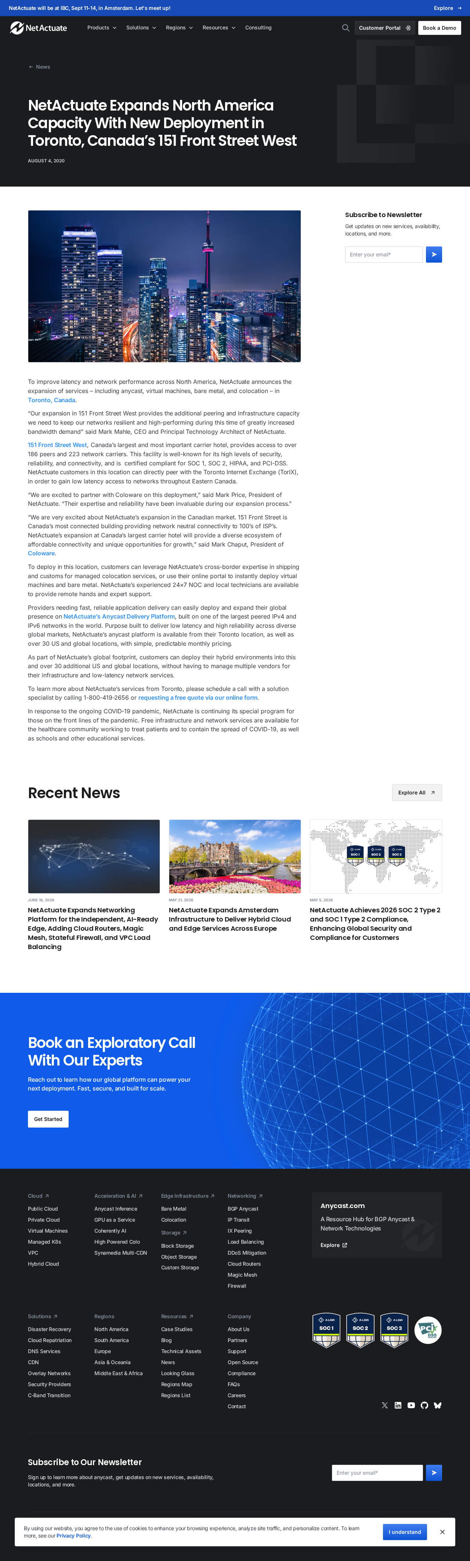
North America (111, 1329)
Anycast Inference (115, 1208)
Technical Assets (181, 1351)
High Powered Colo (117, 1242)
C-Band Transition (49, 1395)
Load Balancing (246, 1242)
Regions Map (176, 1384)
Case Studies (177, 1329)
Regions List (176, 1395)
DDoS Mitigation (247, 1253)
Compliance (242, 1373)
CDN (33, 1362)
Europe (102, 1351)
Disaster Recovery (49, 1329)
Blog (166, 1340)
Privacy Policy (74, 1535)
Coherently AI (110, 1230)
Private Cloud (43, 1219)
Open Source (243, 1362)
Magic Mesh (242, 1275)
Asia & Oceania (112, 1362)
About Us (239, 1329)
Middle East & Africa (118, 1373)
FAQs (234, 1384)
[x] (384, 1405)
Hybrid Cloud (43, 1264)
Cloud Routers (244, 1264)
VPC (33, 1253)
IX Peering (240, 1230)
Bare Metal (174, 1208)
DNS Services (44, 1351)
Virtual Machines (48, 1230)
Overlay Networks (49, 1373)
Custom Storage (180, 1267)
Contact (237, 1406)
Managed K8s (44, 1242)
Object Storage (179, 1257)
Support (237, 1351)
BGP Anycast (243, 1208)
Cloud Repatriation (50, 1340)
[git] (424, 1405)
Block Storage (177, 1246)
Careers (237, 1395)
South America (111, 1340)
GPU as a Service (114, 1219)
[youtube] (411, 1405)
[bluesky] (437, 1405)
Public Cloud (43, 1208)
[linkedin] (398, 1405)
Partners (237, 1340)
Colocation (173, 1219)
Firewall (237, 1286)
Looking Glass (178, 1373)
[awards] (377, 1330)
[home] (39, 28)
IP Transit (239, 1219)
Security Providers (49, 1384)
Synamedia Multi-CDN (120, 1253)
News (168, 1362)
